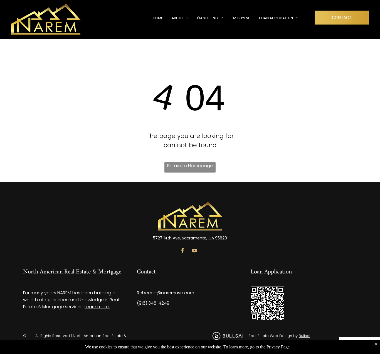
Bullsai (304, 335)
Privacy (273, 347)
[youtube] (194, 251)
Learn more (97, 307)
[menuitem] (158, 17)
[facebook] (182, 251)
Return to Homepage (190, 166)
